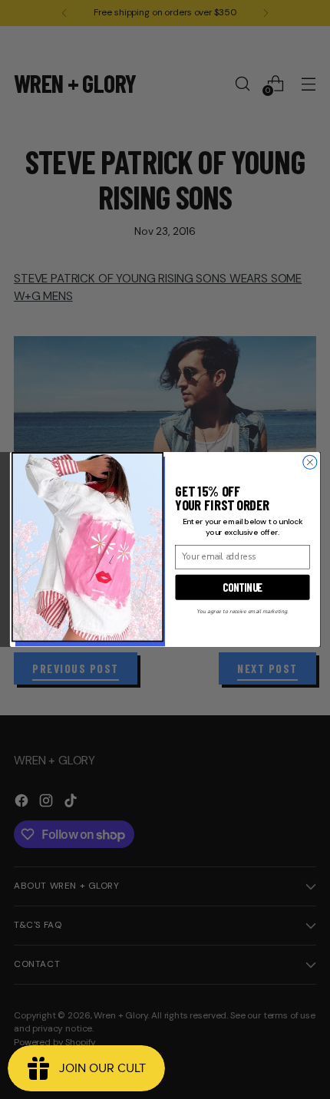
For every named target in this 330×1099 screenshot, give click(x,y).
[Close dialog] (310, 462)
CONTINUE (242, 587)
